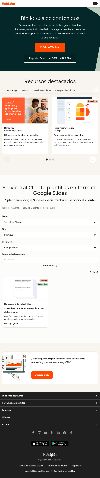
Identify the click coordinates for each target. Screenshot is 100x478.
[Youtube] (45, 433)
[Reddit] (64, 433)
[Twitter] (52, 433)
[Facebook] (33, 433)
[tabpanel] (50, 131)
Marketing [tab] (12, 90)
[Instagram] (39, 433)
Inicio (4, 208)
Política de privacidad (57, 466)
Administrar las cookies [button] (64, 471)
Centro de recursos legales (31, 466)
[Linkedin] (58, 433)
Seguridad (76, 466)
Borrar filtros (48, 266)
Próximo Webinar (50, 47)
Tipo (4, 229)
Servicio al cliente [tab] (42, 90)
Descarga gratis (11, 324)
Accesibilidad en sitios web (37, 471)
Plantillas (15, 208)
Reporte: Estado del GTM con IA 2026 (50, 58)
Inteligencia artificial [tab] (65, 90)
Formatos (7, 242)
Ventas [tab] (25, 90)
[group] (25, 125)
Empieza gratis (42, 375)
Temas (5, 216)
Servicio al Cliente (31, 208)
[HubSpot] (8, 4)
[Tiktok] (71, 433)
